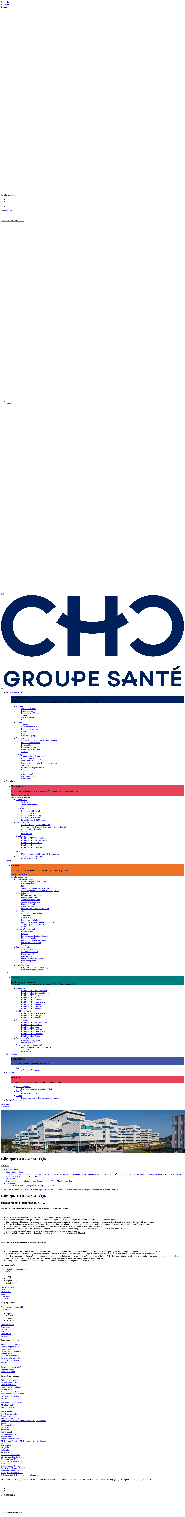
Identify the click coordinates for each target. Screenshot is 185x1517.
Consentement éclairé (29, 952)
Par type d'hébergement (30, 1040)
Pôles (23, 886)
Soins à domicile (22, 965)
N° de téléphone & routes (16, 1174)
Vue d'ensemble (12, 1170)
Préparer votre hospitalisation (12, 1358)
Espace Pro (5, 2)
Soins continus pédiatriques (32, 970)
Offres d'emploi (27, 761)
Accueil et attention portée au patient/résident (39, 740)
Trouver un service (8, 1349)
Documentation (12, 1176)
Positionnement (27, 711)
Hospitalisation (22, 911)
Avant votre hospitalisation (31, 913)
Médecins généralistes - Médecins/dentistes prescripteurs (23, 1421)
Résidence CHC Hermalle (31, 843)
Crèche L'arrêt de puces (30, 1070)
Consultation (21, 893)
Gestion (19, 722)
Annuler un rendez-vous (30, 900)
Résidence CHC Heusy (30, 845)
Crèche (24, 806)
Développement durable (30, 743)
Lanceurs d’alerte (8, 1372)
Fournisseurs (6, 1416)
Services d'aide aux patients (27, 929)
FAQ (23, 770)
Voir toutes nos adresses (20, 795)
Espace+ (24, 934)
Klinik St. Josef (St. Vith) (11, 1455)
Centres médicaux (23, 822)
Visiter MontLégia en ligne (62, 1181)
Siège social (26, 802)
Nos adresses (11, 781)
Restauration (151, 1174)
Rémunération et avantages (32, 758)
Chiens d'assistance (28, 949)
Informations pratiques (15, 1172)
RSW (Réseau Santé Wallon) (12, 1461)
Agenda (4, 7)
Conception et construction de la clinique (34, 1181)
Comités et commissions (30, 727)
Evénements (26, 1052)
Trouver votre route (49, 1174)
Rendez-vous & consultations (68, 1174)
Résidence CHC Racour (30, 1009)
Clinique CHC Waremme (31, 818)
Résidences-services (24, 1011)
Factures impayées (28, 961)
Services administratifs (10, 1360)
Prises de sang (26, 834)
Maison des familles (29, 938)
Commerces (161, 1174)
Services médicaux (28, 884)
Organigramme (12, 1181)
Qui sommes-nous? (28, 709)
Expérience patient (28, 747)
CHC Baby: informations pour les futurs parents (40, 891)
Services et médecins (24, 879)
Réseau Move (6, 210)
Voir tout (24, 720)
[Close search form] (2, 213)
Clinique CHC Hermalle (31, 811)
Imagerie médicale (28, 904)
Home (3, 1190)
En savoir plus (11, 1179)
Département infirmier (30, 729)
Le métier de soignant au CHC (33, 767)
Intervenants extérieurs (10, 1418)
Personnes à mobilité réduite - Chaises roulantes (126, 1174)
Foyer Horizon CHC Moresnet (33, 820)
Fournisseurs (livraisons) (28, 1176)
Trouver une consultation (31, 902)
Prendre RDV (6, 1353)
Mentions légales (7, 1369)
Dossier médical (27, 954)
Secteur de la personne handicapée (29, 856)
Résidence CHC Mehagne (31, 1004)
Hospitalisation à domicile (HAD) (34, 967)
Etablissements (13, 1190)
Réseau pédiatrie (7, 1425)
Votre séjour (26, 918)
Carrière (19, 754)
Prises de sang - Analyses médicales (35, 909)
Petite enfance (11, 1054)
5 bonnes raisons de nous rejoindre (35, 756)
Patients (9, 861)
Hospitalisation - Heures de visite (94, 1174)
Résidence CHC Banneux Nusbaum (35, 840)
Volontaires (5, 1430)
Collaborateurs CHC (9, 1414)
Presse (3, 1423)
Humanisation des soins (30, 749)
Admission (25, 915)
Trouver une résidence (25, 1038)
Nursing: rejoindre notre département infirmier (39, 763)
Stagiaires (25, 765)
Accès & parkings (34, 1174)
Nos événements (27, 776)
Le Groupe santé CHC (15, 692)
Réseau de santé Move (30, 713)
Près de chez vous (28, 1043)
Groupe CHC (21, 800)
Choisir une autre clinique (16, 1183)
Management (26, 731)
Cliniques (20, 809)
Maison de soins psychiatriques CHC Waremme (40, 854)
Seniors (9, 972)
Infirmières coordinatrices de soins (34, 936)
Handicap (10, 1072)
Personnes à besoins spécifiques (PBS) (36, 1089)
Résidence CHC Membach (32, 1006)
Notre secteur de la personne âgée (29, 1045)
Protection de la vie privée (11, 1367)
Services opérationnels (30, 804)
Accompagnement (23, 1087)
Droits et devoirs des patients (32, 958)
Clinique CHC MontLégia (31, 815)
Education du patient (29, 931)
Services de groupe (28, 736)
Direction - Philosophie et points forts (36, 1047)
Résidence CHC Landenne (32, 847)
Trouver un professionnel (11, 1347)
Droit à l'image (27, 956)
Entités (19, 1091)
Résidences (20, 836)
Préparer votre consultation (31, 895)
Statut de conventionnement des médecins (37, 888)
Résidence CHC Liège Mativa (33, 1002)
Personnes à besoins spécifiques (33, 940)
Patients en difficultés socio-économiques (37, 922)
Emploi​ (4, 1362)
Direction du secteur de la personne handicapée (40, 1098)
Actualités (5, 4)
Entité (18, 1068)
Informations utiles (23, 947)
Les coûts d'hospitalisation (31, 920)
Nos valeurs (5, 1272)
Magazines (25, 779)
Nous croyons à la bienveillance (13, 1269)
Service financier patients (31, 943)
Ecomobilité (26, 745)
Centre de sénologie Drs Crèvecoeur (35, 824)
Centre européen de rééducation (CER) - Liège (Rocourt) (43, 827)
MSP (18, 852)
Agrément (25, 724)
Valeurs (24, 715)
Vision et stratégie (28, 718)
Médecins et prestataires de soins (34, 881)
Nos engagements (23, 738)
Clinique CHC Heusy (29, 813)
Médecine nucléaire (29, 906)
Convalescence (22, 1020)
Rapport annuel (27, 733)
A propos (19, 706)
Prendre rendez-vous (19, 875)
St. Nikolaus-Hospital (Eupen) (13, 1457)
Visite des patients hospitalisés (33, 924)
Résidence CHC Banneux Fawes (34, 838)
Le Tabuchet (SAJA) (29, 858)
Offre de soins (6, 1292)
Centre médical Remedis (31, 829)
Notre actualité (27, 774)
